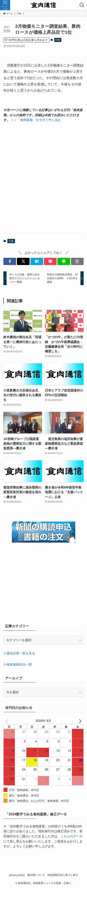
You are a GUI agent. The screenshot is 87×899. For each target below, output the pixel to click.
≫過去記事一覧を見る (19, 653)
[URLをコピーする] (77, 261)
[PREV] (7, 720)
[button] (9, 261)
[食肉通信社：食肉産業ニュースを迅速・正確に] (43, 5)
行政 (57, 40)
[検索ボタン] (82, 5)
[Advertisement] (43, 177)
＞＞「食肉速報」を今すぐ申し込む (36, 120)
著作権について (36, 875)
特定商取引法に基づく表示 (63, 875)
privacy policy (17, 875)
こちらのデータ (71, 836)
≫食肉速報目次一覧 (17, 664)
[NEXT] (80, 720)
